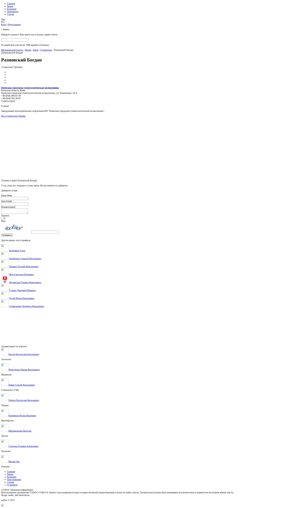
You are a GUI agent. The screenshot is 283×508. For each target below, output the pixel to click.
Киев (35, 50)
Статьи (10, 14)
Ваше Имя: (6, 195)
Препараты (12, 11)
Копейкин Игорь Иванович (22, 415)
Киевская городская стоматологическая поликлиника (30, 87)
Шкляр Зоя (14, 461)
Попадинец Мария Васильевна (24, 369)
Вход (3, 24)
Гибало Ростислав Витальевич (24, 400)
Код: (3, 221)
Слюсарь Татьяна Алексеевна (23, 446)
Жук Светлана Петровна (21, 274)
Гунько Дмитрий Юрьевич (22, 290)
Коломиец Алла (17, 250)
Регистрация (14, 24)
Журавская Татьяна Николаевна (25, 282)
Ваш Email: (6, 201)
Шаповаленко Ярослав (20, 431)
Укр (3, 19)
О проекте (12, 485)
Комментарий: (8, 207)
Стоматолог (46, 50)
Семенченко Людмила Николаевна (26, 306)
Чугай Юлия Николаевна (21, 298)
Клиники (11, 9)
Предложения (14, 479)
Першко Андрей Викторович (23, 266)
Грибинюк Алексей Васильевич (25, 258)
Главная (11, 3)
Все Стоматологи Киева (13, 116)
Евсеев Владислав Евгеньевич (24, 354)
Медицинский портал (12, 50)
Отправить (7, 235)
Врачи (10, 6)
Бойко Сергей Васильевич (22, 385)
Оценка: (5, 215)
